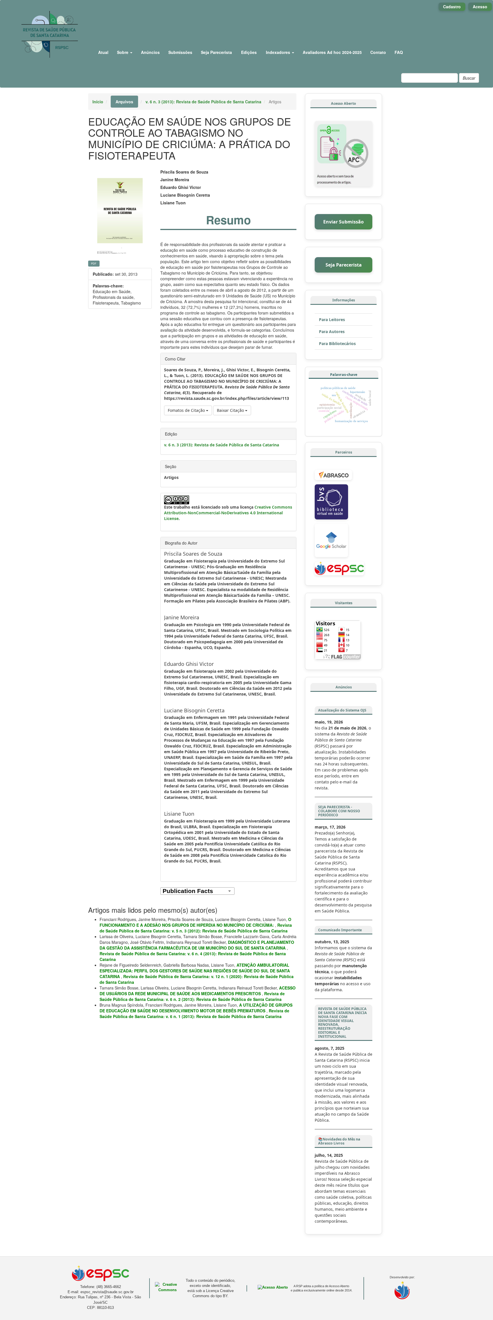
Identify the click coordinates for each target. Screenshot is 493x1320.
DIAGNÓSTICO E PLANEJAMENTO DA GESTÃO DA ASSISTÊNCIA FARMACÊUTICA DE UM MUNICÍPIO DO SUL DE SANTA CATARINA (197, 945)
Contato (378, 52)
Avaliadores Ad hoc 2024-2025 (332, 52)
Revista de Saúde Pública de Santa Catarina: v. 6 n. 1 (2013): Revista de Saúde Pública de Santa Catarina (194, 1013)
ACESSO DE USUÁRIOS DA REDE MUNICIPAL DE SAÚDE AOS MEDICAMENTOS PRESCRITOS (198, 990)
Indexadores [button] (278, 52)
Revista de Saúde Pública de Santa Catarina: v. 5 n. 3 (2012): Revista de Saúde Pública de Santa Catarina (196, 928)
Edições (249, 52)
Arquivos (124, 101)
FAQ (399, 52)
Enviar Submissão (343, 222)
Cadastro (452, 6)
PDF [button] (93, 263)
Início (97, 101)
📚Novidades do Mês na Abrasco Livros (339, 1141)
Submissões (180, 52)
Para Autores (332, 331)
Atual (103, 52)
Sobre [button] (123, 52)
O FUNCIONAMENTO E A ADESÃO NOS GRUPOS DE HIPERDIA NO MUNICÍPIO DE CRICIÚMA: (195, 922)
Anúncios (150, 52)
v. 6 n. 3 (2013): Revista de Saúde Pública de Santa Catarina (203, 101)
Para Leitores (332, 319)
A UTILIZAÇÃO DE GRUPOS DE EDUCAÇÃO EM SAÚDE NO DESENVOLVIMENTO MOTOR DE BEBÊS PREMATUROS (196, 1007)
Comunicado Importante (340, 930)
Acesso (480, 6)
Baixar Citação (231, 410)
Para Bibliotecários (337, 343)
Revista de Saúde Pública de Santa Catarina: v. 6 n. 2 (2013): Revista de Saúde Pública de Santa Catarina (192, 996)
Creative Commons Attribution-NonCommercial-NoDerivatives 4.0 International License (228, 512)
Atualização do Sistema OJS (342, 710)
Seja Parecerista (216, 52)
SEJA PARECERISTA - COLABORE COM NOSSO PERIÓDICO (339, 811)
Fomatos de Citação (187, 410)
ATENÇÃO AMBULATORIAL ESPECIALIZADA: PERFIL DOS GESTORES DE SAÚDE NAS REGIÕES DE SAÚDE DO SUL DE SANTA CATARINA (195, 970)
